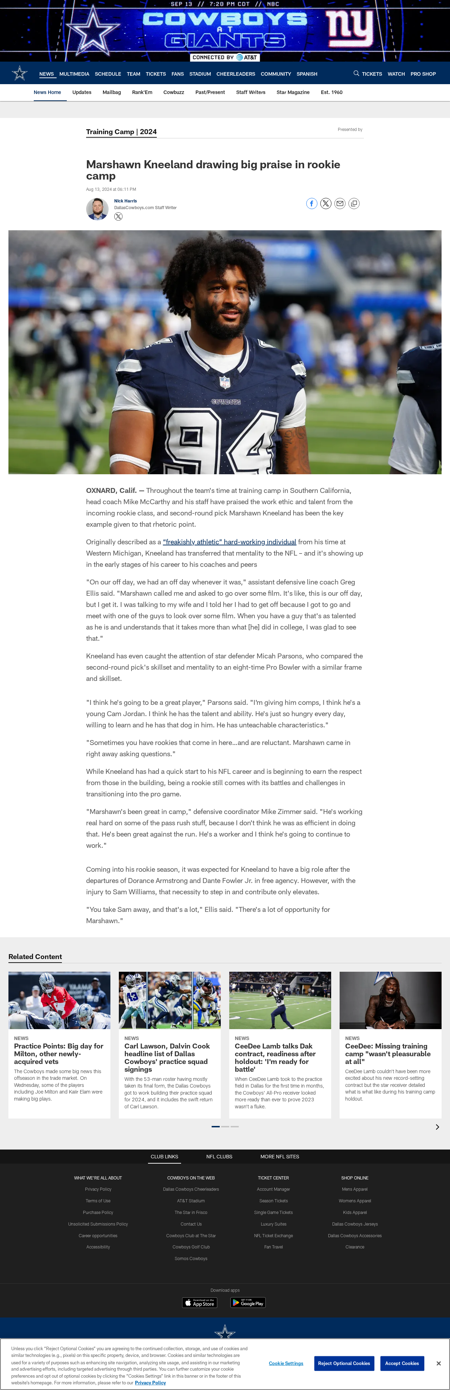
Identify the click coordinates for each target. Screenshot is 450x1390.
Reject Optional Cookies (344, 1363)
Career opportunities (98, 1235)
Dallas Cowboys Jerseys (355, 1223)
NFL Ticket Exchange (273, 1235)
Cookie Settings (286, 1363)
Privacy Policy (98, 1188)
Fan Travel (273, 1246)
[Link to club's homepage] (19, 72)
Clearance (355, 1246)
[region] (225, 1364)
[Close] (438, 1363)
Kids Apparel (355, 1212)
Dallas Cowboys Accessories (355, 1235)
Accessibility (98, 1246)
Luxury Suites (274, 1223)
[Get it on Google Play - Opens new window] (248, 1306)
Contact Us (191, 1223)
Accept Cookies (402, 1363)
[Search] (356, 73)
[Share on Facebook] (311, 207)
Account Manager (273, 1188)
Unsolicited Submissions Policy (98, 1223)
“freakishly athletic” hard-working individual (229, 541)
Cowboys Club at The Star (191, 1235)
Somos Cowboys (191, 1258)
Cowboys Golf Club (191, 1246)
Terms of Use (98, 1200)
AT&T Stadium (191, 1200)
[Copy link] (354, 204)
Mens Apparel (355, 1188)
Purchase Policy (98, 1212)
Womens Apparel (355, 1200)
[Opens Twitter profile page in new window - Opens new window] (118, 216)
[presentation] (439, 1128)
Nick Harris (125, 200)
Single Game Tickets (273, 1212)
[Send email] (340, 207)
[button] (215, 1126)
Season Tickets (273, 1200)
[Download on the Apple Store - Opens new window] (200, 1303)
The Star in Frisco (191, 1212)
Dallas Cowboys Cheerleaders (191, 1188)
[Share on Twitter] (326, 207)
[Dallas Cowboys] (225, 1335)
